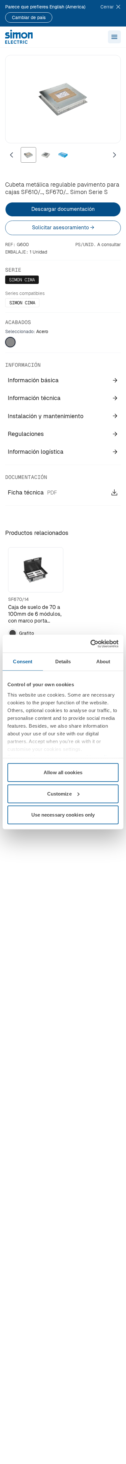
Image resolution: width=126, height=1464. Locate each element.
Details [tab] (63, 661)
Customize (59, 793)
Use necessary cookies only (63, 815)
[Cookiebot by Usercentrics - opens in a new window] (91, 643)
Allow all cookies (63, 772)
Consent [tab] (22, 661)
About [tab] (103, 661)
